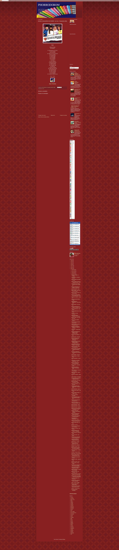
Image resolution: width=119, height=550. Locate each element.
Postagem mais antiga (63, 115)
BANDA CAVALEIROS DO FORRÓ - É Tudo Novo (75, 287)
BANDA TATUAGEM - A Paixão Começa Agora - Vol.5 (75, 368)
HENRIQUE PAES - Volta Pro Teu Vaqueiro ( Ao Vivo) (77, 90)
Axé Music (72, 498)
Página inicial (53, 115)
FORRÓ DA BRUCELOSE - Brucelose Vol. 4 (75, 400)
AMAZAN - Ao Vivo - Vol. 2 (75, 446)
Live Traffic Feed (75, 222)
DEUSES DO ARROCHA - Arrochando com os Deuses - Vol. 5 (76, 352)
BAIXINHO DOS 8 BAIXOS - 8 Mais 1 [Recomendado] (76, 465)
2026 (71, 260)
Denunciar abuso (73, 493)
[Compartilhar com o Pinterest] (61, 87)
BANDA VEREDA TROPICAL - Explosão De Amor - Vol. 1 (76, 282)
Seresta (72, 525)
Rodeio (72, 524)
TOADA (72, 529)
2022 (71, 265)
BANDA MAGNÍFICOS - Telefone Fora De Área (75, 439)
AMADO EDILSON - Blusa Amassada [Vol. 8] (75, 347)
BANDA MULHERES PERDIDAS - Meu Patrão (75, 316)
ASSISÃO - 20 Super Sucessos (74, 313)
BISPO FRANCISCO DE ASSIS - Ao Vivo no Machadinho (75, 339)
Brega (71, 500)
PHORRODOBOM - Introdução (74, 490)
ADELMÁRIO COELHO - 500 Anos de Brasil (77, 122)
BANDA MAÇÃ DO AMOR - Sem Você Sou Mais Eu (75, 448)
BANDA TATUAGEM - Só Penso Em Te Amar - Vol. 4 (75, 402)
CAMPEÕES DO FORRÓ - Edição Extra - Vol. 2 (75, 361)
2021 (71, 267)
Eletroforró (72, 506)
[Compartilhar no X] (59, 87)
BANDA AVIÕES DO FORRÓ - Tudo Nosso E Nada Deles (76, 476)
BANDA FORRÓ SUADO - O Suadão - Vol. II (75, 393)
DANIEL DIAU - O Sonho (75, 441)
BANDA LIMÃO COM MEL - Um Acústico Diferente (77, 131)
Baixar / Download (52, 83)
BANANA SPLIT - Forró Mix (75, 336)
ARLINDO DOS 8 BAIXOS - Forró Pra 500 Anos (75, 480)
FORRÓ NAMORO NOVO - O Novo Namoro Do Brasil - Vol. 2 (76, 398)
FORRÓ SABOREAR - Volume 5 (76, 82)
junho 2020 (73, 271)
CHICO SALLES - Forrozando (76, 376)
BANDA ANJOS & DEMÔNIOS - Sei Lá (75, 418)
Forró (43, 88)
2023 (71, 264)
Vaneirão (72, 530)
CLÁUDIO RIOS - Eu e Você (75, 380)
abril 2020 (73, 273)
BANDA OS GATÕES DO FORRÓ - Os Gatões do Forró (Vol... (75, 327)
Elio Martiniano (77, 253)
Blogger (64, 539)
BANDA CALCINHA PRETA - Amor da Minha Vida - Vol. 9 (76, 295)
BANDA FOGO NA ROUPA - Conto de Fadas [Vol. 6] (75, 437)
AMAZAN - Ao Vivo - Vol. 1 (75, 461)
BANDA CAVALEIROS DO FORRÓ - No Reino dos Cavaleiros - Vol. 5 (75, 106)
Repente (72, 523)
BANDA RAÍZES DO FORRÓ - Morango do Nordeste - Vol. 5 (76, 349)
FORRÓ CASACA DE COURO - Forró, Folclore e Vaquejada (75, 411)
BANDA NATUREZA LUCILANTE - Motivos (75, 382)
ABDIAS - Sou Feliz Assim (75, 488)
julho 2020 (73, 269)
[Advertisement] (75, 49)
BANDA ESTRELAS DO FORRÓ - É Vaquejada (75, 431)
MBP (71, 518)
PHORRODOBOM (49, 5)
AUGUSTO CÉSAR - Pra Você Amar (75, 478)
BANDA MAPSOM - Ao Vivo (75, 405)
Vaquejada (72, 532)
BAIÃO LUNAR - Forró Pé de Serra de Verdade (75, 291)
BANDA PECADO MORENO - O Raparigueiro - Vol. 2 (76, 409)
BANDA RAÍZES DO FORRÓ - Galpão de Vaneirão (76, 378)
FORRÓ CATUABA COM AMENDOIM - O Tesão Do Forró (75, 387)
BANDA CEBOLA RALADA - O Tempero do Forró (75, 416)
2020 (71, 268)
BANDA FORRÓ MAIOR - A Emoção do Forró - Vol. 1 (75, 455)
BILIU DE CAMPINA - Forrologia (74, 395)
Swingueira (72, 528)
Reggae (72, 522)
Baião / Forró (73, 499)
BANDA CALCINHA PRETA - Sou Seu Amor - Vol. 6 (75, 486)
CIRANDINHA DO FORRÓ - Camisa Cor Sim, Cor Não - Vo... (76, 284)
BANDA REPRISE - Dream (75, 404)
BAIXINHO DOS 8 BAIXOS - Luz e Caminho (75, 426)
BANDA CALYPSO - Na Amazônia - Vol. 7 (75, 472)
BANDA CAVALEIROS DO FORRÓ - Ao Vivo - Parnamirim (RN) (75, 332)
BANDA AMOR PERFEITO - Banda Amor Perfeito (75, 467)
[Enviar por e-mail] (57, 87)
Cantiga (72, 503)
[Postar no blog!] (58, 87)
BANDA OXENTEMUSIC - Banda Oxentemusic (75, 414)
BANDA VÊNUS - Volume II (75, 354)
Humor (72, 516)
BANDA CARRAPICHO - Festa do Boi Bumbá (75, 363)
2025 (71, 261)
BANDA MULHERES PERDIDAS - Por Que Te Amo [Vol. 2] (77, 74)
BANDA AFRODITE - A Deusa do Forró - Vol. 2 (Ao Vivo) (76, 474)
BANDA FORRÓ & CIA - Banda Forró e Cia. (75, 443)
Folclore (72, 509)
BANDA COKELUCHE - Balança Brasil (75, 484)
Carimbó (72, 505)
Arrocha (72, 497)
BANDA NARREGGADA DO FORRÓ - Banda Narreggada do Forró (75, 342)
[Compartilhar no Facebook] (60, 87)
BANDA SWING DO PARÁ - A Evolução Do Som (76, 324)
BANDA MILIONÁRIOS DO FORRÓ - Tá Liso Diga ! (75, 344)
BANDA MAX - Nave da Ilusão (76, 453)
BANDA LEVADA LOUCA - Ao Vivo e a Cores (76, 293)
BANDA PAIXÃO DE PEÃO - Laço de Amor (75, 322)
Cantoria (72, 504)
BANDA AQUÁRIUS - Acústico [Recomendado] (76, 470)
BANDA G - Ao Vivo (74, 424)
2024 (71, 263)
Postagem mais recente (42, 115)
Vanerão (72, 531)
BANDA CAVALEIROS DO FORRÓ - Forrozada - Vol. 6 (76, 307)
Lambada (72, 517)
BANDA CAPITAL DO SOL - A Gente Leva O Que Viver (76, 421)
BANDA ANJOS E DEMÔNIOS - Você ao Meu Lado (76, 302)
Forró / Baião (73, 511)
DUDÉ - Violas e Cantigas (75, 482)
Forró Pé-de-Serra (73, 512)
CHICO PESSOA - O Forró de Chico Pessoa (76, 370)
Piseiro (72, 519)
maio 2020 (73, 272)
